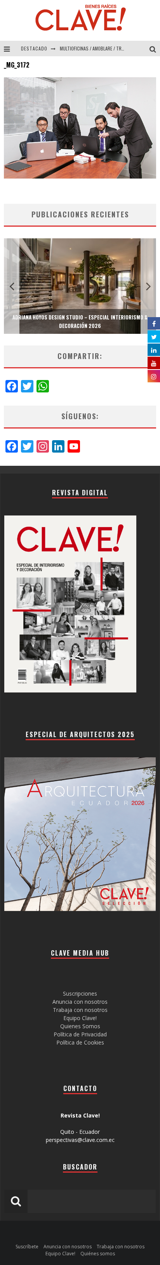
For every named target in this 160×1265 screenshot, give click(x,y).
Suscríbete (27, 1246)
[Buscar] (155, 48)
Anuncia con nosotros (80, 1001)
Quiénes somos (97, 1253)
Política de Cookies (80, 1042)
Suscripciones (80, 993)
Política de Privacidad (80, 1034)
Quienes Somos (80, 1026)
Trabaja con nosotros (80, 1009)
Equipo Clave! (80, 1018)
